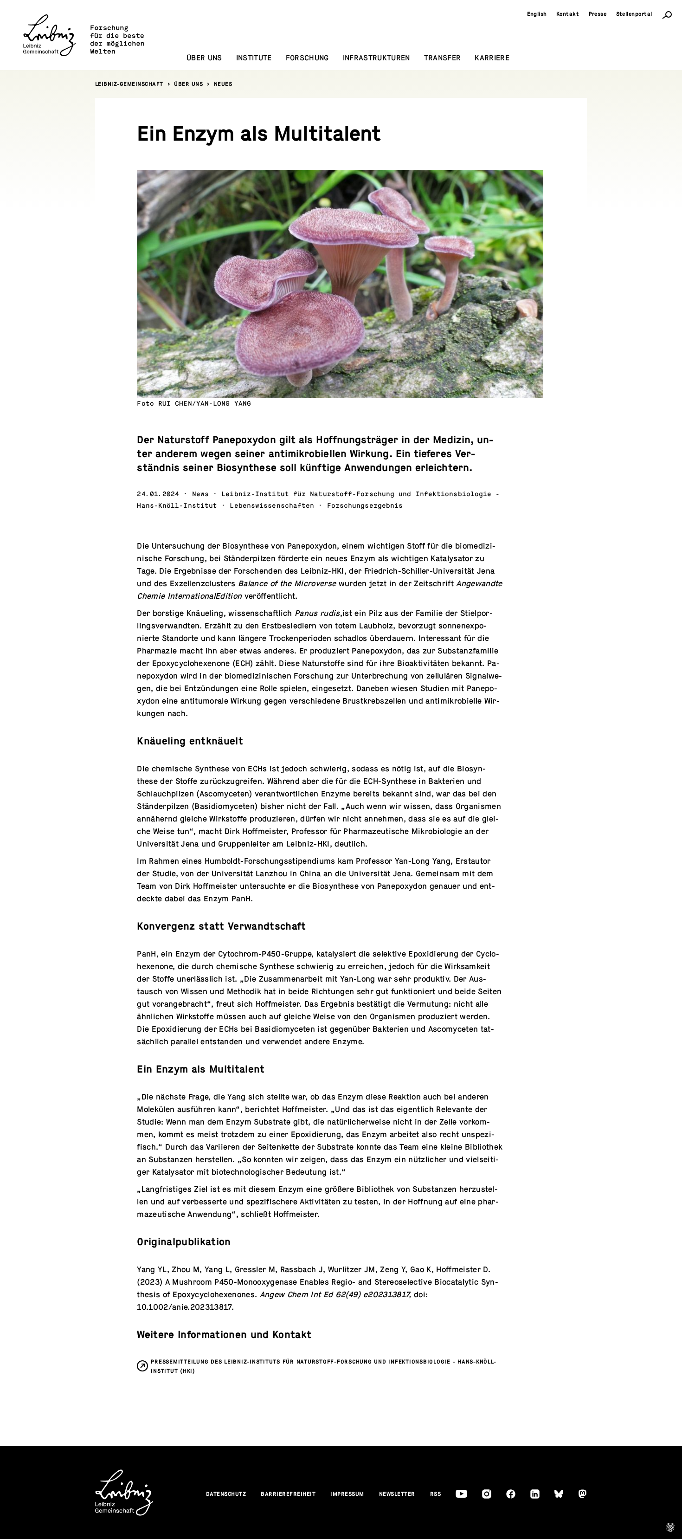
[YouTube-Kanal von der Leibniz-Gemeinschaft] (461, 1494)
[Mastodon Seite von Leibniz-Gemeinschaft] (582, 1493)
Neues (223, 84)
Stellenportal (634, 14)
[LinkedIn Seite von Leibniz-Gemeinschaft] (535, 1494)
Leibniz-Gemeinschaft (129, 84)
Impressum (347, 1494)
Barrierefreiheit (288, 1494)
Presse (598, 14)
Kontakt (567, 14)
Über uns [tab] (204, 58)
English (537, 14)
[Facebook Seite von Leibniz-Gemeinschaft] (510, 1494)
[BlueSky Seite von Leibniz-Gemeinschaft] (558, 1493)
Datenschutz (226, 1494)
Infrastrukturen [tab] (376, 58)
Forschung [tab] (307, 58)
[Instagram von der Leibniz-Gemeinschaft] (486, 1494)
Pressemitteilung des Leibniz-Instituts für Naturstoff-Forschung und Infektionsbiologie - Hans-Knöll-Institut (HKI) (323, 1366)
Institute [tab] (254, 58)
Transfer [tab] (442, 58)
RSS (435, 1494)
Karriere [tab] (492, 58)
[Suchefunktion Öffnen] (667, 14)
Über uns (188, 84)
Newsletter (397, 1494)
